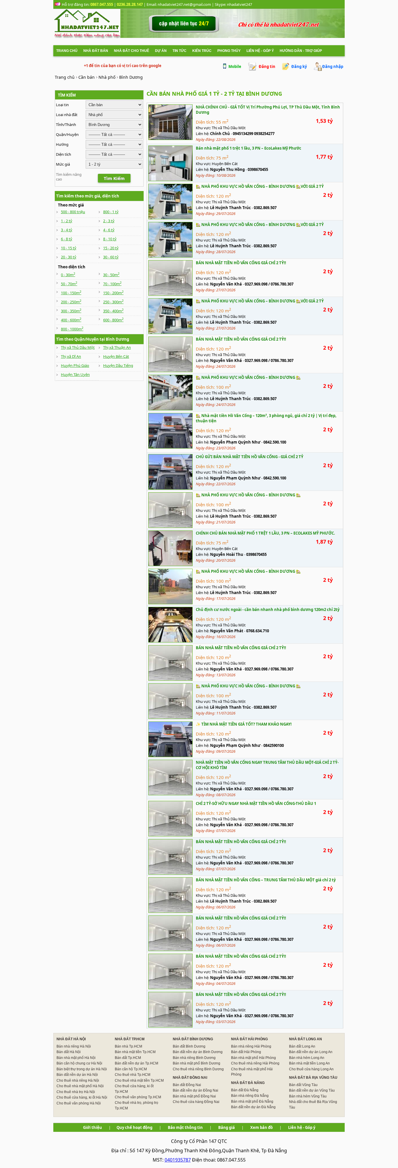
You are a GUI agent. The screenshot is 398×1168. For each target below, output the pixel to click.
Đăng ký (299, 66)
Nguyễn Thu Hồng (227, 169)
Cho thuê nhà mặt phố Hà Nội (80, 1086)
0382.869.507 (265, 207)
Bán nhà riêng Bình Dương (194, 1058)
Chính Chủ (220, 133)
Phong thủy (229, 51)
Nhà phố (106, 77)
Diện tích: (205, 122)
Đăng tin (267, 66)
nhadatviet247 (239, 4)
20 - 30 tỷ (68, 257)
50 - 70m (69, 283)
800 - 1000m (72, 329)
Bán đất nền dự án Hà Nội (77, 1075)
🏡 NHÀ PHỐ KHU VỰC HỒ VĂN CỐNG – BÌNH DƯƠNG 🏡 (248, 377)
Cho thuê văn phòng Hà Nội (79, 1103)
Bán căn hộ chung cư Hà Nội (79, 1063)
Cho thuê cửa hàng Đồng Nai (196, 1102)
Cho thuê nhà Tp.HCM (132, 1075)
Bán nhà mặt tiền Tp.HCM (135, 1052)
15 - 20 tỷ (111, 248)
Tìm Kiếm (114, 178)
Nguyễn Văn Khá (226, 284)
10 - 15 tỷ (68, 248)
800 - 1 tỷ (111, 211)
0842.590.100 (274, 442)
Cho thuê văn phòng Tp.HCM (138, 1097)
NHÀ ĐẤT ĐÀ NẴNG (248, 1083)
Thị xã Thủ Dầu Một (78, 347)
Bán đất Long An (302, 1046)
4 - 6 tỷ (109, 229)
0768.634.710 (257, 630)
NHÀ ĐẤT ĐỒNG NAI (190, 1078)
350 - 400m (113, 311)
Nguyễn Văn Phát (226, 630)
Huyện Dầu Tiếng (118, 365)
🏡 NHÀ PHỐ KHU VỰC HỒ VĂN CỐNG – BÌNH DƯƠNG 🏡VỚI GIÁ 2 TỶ (260, 186)
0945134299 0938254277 (253, 133)
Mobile (234, 66)
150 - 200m (113, 292)
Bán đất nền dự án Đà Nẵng (253, 1107)
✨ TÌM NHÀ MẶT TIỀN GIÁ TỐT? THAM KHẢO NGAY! (244, 724)
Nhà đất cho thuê (131, 51)
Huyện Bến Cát (116, 356)
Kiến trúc (202, 51)
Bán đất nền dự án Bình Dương (198, 1052)
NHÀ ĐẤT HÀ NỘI (71, 1039)
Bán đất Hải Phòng (246, 1052)
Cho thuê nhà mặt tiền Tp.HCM (139, 1080)
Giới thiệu (92, 1127)
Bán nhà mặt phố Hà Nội (76, 1058)
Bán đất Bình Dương (189, 1046)
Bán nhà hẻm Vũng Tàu (308, 1096)
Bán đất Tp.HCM (128, 1058)
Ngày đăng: (206, 139)
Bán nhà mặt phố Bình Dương (196, 1063)
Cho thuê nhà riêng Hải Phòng (255, 1063)
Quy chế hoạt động (134, 1127)
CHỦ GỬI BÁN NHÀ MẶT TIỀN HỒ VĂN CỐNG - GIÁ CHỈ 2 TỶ (249, 456)
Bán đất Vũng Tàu (303, 1085)
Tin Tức (179, 51)
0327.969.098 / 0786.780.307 (269, 284)
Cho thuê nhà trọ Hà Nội (76, 1092)
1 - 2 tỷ (66, 220)
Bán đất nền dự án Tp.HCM (136, 1063)
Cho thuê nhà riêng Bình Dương (198, 1069)
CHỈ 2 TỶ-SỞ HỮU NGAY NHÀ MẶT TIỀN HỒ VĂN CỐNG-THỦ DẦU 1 (256, 803)
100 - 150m (71, 292)
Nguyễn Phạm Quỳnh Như (235, 442)
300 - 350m (71, 311)
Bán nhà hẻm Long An (306, 1058)
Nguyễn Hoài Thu (226, 554)
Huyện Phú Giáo (75, 365)
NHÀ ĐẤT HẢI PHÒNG (249, 1039)
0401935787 (178, 1160)
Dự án (161, 51)
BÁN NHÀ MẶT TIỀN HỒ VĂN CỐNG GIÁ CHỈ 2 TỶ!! (241, 262)
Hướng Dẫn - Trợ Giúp (301, 51)
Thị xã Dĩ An (71, 356)
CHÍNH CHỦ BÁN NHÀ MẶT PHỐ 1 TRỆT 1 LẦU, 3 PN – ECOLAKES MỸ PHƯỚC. (265, 533)
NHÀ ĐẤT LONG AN (305, 1039)
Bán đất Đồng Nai (187, 1085)
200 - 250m (71, 301)
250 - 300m (113, 301)
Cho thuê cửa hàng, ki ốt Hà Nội (82, 1097)
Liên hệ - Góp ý (260, 51)
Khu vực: (204, 127)
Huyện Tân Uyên (75, 374)
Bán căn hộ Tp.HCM (131, 1069)
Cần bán (86, 77)
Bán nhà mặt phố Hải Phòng (253, 1058)
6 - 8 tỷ (66, 238)
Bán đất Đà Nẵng (244, 1090)
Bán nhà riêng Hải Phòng (251, 1046)
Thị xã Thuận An (117, 347)
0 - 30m (68, 274)
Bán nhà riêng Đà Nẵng (250, 1096)
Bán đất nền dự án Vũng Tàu (312, 1090)
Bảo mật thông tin (185, 1127)
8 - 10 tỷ (110, 238)
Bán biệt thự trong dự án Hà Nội (82, 1069)
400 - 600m (71, 320)
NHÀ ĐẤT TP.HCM (130, 1039)
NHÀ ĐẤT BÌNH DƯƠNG (193, 1039)
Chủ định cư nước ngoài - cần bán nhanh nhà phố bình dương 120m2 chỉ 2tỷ (267, 609)
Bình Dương (131, 77)
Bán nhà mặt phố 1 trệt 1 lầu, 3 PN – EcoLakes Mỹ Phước (248, 148)
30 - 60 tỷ (111, 257)
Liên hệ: (203, 133)
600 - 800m (113, 320)
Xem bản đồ (261, 1127)
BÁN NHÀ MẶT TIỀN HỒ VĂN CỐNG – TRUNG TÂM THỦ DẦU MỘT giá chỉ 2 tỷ (266, 879)
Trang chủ (67, 51)
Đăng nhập (332, 66)
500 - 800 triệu (73, 211)
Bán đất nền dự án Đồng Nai (195, 1090)
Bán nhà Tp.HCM (128, 1046)
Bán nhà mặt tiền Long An (309, 1063)
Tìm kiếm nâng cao (69, 177)
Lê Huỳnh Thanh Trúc (230, 207)
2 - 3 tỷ (109, 220)
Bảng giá (226, 1127)
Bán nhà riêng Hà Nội (74, 1046)
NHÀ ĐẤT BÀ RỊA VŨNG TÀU (313, 1078)
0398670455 (258, 169)
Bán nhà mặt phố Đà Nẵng (252, 1101)
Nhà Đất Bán (95, 51)
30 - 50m (111, 274)
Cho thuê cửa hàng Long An (311, 1069)
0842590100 (273, 745)
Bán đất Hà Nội (69, 1052)
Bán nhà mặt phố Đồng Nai (194, 1096)
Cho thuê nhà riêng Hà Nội (78, 1080)
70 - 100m (112, 283)
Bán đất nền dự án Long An (310, 1052)
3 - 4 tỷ (66, 229)
